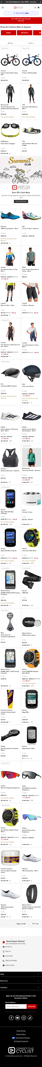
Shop (2, 974)
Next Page (35, 924)
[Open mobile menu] (3, 7)
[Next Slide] (40, 2)
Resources (4, 981)
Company (3, 987)
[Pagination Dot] (18, 22)
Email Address (10, 1002)
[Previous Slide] (1, 2)
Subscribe (31, 1006)
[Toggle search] (35, 7)
